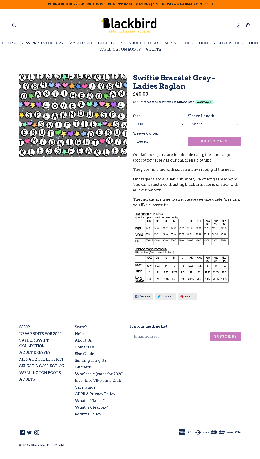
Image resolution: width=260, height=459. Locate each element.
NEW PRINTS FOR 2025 (42, 43)
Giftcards (83, 367)
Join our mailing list (148, 326)
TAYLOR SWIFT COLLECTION (95, 43)
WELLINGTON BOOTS (120, 49)
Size (137, 116)
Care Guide (85, 387)
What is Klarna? (90, 401)
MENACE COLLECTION (186, 43)
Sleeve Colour (146, 133)
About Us (83, 340)
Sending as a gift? (90, 360)
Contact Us (85, 347)
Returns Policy (88, 414)
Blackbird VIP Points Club (98, 380)
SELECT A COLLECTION (235, 43)
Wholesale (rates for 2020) (99, 374)
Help (79, 334)
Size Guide (84, 354)
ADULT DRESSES (143, 43)
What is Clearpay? (92, 407)
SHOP (10, 43)
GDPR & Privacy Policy (95, 394)
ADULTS (153, 49)
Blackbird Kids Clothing (49, 445)
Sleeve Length (201, 116)
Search (81, 327)
